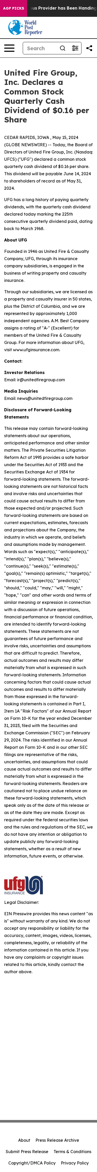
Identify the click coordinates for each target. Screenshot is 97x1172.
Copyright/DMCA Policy (32, 1163)
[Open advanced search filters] (75, 48)
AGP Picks (13, 8)
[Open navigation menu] (9, 48)
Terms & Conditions (72, 1151)
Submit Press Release (27, 1151)
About (24, 1140)
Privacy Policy (75, 1163)
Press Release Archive (57, 1140)
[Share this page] (89, 48)
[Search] (62, 48)
